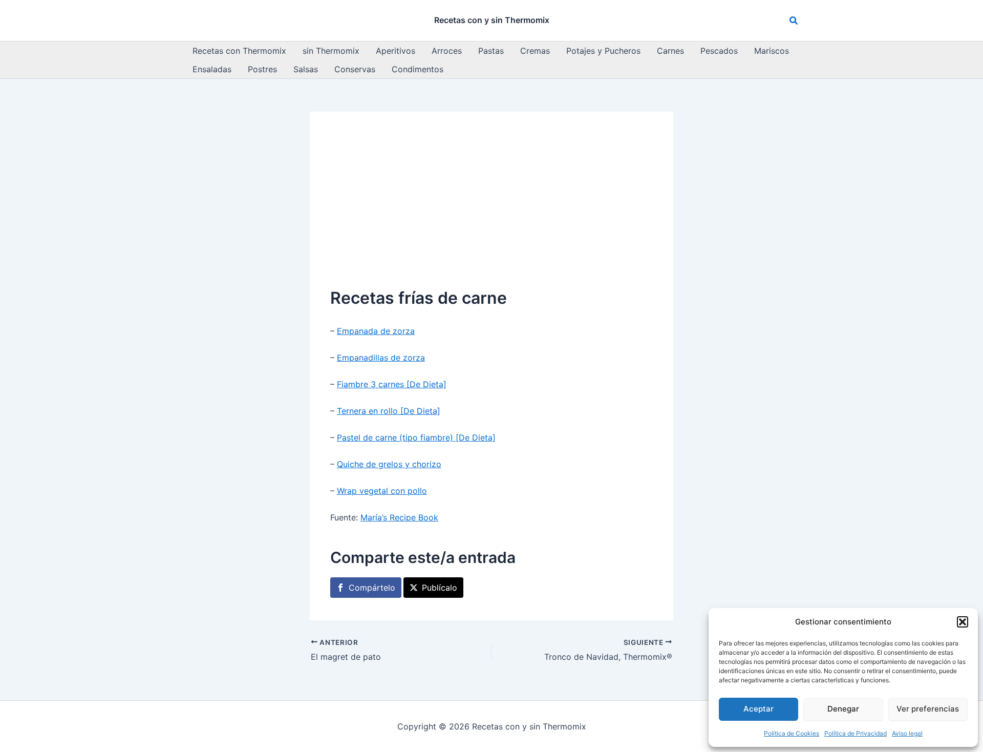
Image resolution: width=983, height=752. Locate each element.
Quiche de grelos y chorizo (389, 464)
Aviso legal (907, 733)
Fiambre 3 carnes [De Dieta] (391, 384)
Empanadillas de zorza (381, 357)
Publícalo (439, 587)
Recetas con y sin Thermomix (491, 20)
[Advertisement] (491, 209)
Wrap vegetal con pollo (382, 491)
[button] (962, 622)
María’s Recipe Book (399, 517)
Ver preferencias (927, 709)
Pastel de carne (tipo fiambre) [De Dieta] (416, 437)
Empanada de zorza (376, 331)
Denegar (843, 709)
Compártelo (372, 587)
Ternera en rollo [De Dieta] (388, 411)
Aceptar (758, 709)
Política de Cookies (791, 733)
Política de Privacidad (855, 733)
